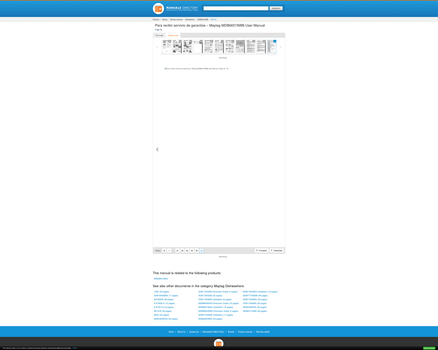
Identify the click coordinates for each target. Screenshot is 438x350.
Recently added (262, 331)
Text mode (159, 35)
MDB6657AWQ (161, 278)
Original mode (173, 35)
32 (182, 250)
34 (192, 250)
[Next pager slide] (281, 47)
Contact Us (194, 331)
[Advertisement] (219, 62)
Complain (262, 250)
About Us (181, 331)
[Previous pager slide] (157, 47)
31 (177, 250)
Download (277, 250)
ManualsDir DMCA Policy (213, 331)
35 (197, 250)
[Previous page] (157, 149)
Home (171, 331)
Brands (231, 331)
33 (187, 250)
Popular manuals (245, 331)
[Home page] (158, 8)
